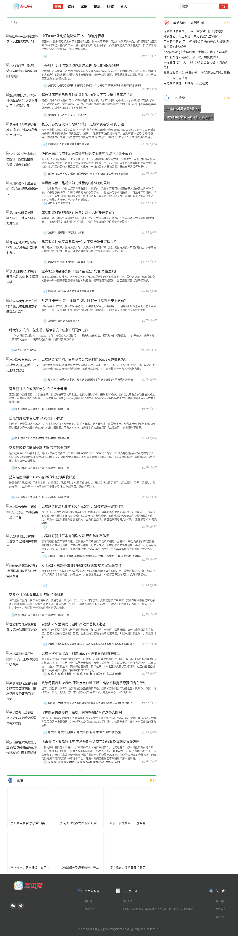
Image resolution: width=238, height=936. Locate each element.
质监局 (85, 144)
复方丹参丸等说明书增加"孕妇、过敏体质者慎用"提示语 (82, 124)
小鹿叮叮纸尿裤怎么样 (85, 85)
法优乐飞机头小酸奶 (65, 174)
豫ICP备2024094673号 (144, 929)
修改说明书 (75, 144)
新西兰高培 (75, 379)
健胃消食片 (53, 262)
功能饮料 (52, 232)
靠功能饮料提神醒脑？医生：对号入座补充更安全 (78, 212)
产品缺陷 (67, 321)
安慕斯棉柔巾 (62, 644)
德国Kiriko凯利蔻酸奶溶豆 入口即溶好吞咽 (72, 36)
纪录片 (56, 203)
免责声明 (220, 909)
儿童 (77, 262)
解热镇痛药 (53, 115)
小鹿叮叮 (52, 85)
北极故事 (65, 203)
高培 (50, 379)
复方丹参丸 (53, 144)
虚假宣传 (71, 291)
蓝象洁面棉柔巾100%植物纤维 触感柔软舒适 (42, 477)
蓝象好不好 (38, 409)
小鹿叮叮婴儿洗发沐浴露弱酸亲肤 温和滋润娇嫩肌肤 (80, 65)
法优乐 (51, 174)
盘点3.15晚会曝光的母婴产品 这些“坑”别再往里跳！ (79, 271)
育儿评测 (89, 909)
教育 (70, 6)
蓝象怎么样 (26, 409)
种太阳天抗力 (22, 350)
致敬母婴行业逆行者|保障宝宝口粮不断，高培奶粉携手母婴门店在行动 (93, 683)
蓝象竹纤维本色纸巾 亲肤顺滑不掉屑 (36, 418)
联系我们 (220, 916)
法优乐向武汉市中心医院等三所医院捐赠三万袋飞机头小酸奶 (86, 154)
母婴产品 (52, 291)
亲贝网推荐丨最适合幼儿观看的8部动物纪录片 (75, 183)
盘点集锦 (81, 291)
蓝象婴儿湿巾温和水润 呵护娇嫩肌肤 (36, 595)
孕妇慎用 (64, 144)
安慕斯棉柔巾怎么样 (101, 644)
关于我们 (220, 901)
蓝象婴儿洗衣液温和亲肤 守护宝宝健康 (38, 389)
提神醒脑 (62, 232)
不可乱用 (72, 232)
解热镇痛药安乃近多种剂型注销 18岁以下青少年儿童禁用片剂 (87, 95)
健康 (97, 6)
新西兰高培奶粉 (61, 379)
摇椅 (60, 321)
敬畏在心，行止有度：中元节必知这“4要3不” (193, 36)
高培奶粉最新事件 (91, 379)
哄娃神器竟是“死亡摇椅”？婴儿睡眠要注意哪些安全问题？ (84, 301)
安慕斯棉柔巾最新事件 (123, 644)
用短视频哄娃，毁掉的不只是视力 (186, 83)
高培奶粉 (52, 673)
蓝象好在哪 (63, 409)
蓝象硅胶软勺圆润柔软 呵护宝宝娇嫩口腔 (39, 448)
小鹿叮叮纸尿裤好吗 (131, 85)
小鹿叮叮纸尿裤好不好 (109, 85)
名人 (123, 6)
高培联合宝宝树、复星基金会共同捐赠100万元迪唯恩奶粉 (84, 359)
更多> (227, 22)
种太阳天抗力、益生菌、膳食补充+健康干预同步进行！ (50, 330)
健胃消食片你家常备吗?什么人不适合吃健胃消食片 (79, 242)
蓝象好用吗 (51, 409)
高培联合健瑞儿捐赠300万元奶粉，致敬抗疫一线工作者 (82, 506)
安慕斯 (51, 644)
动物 (50, 203)
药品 (62, 262)
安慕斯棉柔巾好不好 (80, 644)
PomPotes (100, 174)
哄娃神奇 (52, 321)
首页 (57, 6)
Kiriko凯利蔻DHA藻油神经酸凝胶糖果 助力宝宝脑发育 (81, 565)
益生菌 (33, 350)
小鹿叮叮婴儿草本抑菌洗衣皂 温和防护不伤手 (75, 536)
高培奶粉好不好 (126, 379)
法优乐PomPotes (85, 174)
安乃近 (63, 115)
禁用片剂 (82, 115)
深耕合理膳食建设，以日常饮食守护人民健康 (193, 31)
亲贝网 (81, 232)
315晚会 (62, 291)
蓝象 (17, 409)
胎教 (110, 6)
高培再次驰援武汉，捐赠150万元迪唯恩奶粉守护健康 (81, 654)
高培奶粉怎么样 (109, 379)
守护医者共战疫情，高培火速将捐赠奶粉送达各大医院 (81, 712)
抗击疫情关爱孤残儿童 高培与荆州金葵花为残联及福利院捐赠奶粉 (90, 742)
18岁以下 (72, 115)
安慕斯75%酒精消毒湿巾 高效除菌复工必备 (73, 624)
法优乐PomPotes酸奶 (117, 174)
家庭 (84, 6)
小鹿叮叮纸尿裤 (65, 85)
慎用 (83, 262)
